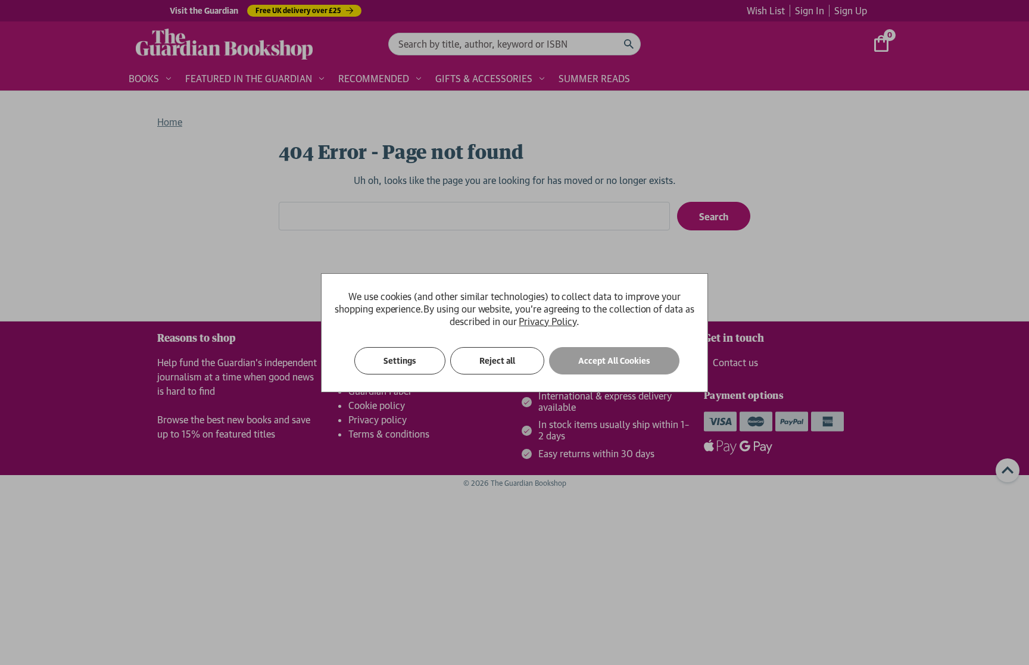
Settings (399, 360)
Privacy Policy (547, 321)
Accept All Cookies (614, 360)
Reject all (497, 360)
